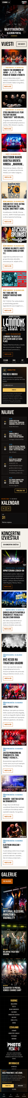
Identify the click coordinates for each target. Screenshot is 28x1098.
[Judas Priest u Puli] (14, 692)
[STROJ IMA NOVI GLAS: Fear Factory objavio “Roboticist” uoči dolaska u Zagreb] (14, 100)
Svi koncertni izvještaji (11, 545)
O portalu (14, 1067)
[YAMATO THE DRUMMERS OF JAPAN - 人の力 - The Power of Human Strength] (14, 57)
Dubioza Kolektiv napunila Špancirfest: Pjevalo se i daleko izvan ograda (14, 615)
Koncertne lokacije (14, 1033)
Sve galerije (7, 881)
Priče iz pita (14, 1020)
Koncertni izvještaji (14, 1015)
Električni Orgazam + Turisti (12, 846)
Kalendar (14, 1012)
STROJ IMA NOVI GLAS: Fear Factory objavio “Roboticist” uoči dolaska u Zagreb (14, 116)
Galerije (14, 1017)
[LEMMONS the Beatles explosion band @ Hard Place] (14, 324)
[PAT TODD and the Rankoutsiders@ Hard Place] (14, 279)
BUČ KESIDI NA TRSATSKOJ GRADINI (13, 661)
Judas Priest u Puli (10, 706)
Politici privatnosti (15, 402)
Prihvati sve (8, 1086)
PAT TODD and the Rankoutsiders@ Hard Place (12, 295)
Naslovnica (14, 1004)
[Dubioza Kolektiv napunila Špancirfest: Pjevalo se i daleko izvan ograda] (14, 600)
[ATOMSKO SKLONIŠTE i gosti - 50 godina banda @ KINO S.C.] (14, 235)
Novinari (14, 1039)
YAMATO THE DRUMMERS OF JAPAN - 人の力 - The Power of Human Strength (14, 73)
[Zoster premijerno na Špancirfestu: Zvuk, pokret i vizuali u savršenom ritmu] (14, 738)
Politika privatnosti (7, 1082)
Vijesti (14, 1007)
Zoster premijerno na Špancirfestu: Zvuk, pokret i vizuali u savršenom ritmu (12, 756)
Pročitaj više (7, 87)
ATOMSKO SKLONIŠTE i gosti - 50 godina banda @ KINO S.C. (13, 251)
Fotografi (14, 1036)
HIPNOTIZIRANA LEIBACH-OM (13, 570)
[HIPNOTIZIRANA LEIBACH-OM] (14, 558)
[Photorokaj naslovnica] (22, 2)
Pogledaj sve (20, 491)
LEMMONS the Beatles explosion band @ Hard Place (12, 339)
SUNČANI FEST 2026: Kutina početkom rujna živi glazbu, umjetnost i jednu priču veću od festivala (14, 208)
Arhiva (14, 1023)
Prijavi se (14, 390)
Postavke (14, 1089)
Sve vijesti (21, 44)
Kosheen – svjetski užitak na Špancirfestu (13, 800)
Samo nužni (20, 1086)
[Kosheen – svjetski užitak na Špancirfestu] (14, 784)
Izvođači (14, 1030)
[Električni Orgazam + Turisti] (14, 830)
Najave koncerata (14, 1009)
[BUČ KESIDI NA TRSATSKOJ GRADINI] (14, 643)
